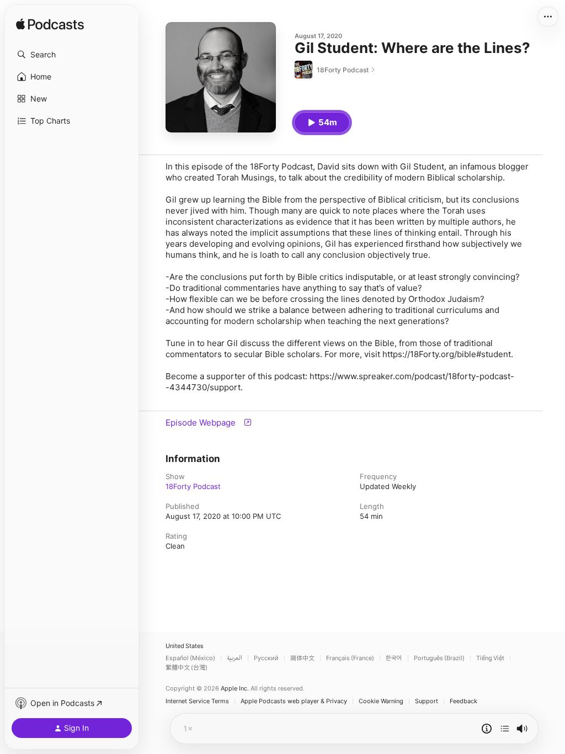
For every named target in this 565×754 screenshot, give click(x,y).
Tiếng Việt (490, 658)
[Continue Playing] (504, 728)
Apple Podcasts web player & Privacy (294, 701)
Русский (266, 658)
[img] (50, 24)
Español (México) (190, 658)
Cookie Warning (381, 701)
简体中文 (302, 658)
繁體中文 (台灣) (186, 668)
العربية (234, 658)
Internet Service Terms (197, 701)
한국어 (394, 658)
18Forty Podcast (193, 486)
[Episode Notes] (486, 728)
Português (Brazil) (439, 658)
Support (426, 701)
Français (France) (350, 658)
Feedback (463, 701)
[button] (71, 54)
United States (185, 646)
